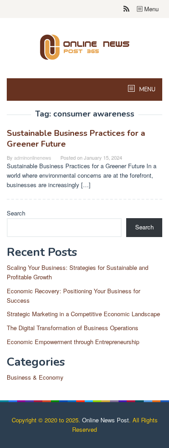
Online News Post (105, 420)
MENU (146, 89)
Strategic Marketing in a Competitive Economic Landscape (83, 313)
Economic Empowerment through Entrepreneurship (73, 341)
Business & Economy (35, 377)
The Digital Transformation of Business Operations (72, 327)
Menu (150, 8)
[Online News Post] (85, 46)
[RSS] (126, 9)
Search (16, 213)
